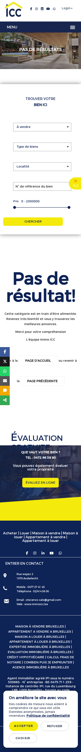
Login (66, 8)
